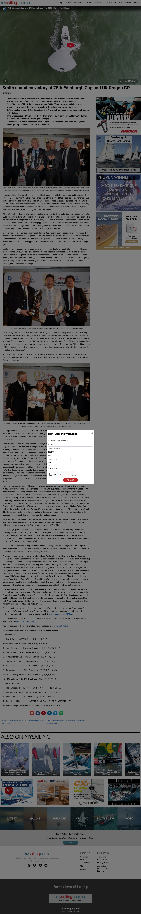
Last (49, 462)
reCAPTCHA (52, 469)
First (49, 455)
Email (50, 444)
